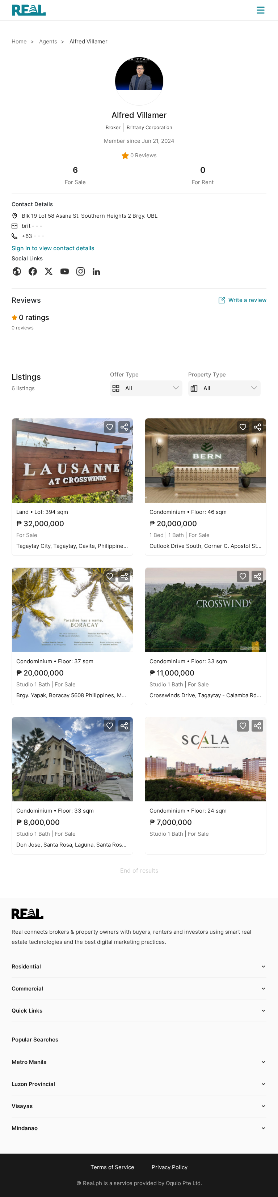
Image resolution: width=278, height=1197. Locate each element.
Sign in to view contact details (53, 248)
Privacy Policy (170, 1167)
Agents (48, 41)
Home (19, 41)
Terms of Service (112, 1167)
